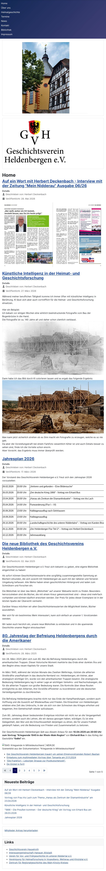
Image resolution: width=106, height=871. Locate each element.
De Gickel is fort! (15, 764)
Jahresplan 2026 (18, 458)
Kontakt (5, 25)
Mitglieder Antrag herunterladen (21, 830)
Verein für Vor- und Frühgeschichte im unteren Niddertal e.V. (40, 856)
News (4, 21)
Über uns (5, 7)
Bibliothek (6, 29)
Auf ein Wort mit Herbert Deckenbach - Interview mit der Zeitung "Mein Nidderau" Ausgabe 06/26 (52, 183)
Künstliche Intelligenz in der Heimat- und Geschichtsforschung (41, 275)
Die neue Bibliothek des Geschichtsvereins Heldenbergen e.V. (43, 546)
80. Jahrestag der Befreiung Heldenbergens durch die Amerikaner (49, 638)
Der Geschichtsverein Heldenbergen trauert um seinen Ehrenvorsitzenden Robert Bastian (53, 754)
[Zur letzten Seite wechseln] (44, 770)
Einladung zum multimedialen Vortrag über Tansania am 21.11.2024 (41, 757)
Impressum (6, 34)
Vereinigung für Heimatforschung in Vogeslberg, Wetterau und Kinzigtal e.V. (48, 859)
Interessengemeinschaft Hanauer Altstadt (30, 852)
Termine (5, 16)
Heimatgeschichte (10, 12)
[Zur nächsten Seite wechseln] (38, 770)
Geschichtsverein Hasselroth (24, 849)
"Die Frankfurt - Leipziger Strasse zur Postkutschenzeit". (36, 760)
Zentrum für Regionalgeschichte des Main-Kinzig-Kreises (38, 862)
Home (4, 3)
